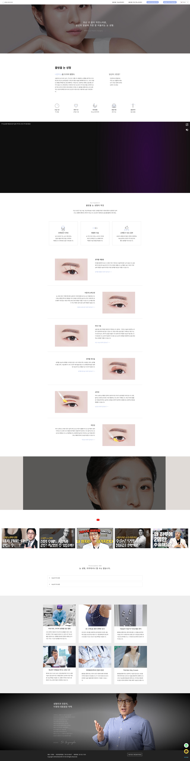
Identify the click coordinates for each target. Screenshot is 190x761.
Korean (184, 2)
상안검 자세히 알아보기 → (101, 406)
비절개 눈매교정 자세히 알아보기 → (86, 307)
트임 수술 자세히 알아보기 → (102, 342)
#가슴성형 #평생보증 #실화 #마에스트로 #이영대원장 (16, 124)
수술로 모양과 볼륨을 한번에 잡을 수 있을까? (133, 550)
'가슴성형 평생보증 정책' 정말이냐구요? (95, 550)
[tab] (95, 577)
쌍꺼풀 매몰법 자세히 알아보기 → (103, 272)
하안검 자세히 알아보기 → (88, 440)
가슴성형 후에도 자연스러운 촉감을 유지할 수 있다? (57, 550)
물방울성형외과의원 (61, 757)
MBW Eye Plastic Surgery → (95, 30)
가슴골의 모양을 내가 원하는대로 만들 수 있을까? (19, 550)
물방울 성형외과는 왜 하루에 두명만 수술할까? (170, 550)
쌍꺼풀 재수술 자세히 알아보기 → (86, 371)
